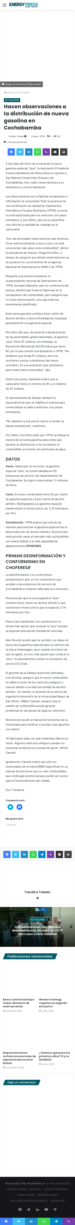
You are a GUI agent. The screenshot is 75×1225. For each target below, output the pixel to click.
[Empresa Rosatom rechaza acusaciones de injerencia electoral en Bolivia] (19, 1032)
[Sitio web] (37, 898)
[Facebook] (11, 152)
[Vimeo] (55, 1209)
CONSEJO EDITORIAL (56, 1189)
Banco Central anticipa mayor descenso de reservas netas (18, 1003)
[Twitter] (20, 152)
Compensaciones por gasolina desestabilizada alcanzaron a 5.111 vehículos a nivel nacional (37, 930)
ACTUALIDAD (22, 92)
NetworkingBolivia (59, 1183)
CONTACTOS (57, 1200)
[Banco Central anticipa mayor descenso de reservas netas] (19, 979)
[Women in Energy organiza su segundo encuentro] (55, 979)
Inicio (9, 92)
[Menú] (4, 6)
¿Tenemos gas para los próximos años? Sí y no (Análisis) (54, 1056)
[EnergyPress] (23, 5)
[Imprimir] (63, 152)
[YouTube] (46, 1209)
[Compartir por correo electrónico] (55, 152)
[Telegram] (42, 854)
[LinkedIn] (28, 152)
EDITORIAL (36, 1189)
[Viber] (46, 152)
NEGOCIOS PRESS (48, 1194)
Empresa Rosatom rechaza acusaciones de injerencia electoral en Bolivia (19, 1058)
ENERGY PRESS (26, 1194)
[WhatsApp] (37, 152)
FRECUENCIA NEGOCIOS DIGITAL (29, 1200)
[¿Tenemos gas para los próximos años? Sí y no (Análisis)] (55, 1032)
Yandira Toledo (16, 136)
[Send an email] (25, 136)
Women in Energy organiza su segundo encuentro (53, 1003)
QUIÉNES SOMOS (17, 1189)
